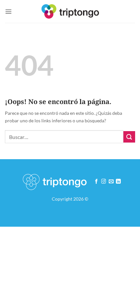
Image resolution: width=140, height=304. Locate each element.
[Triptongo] (70, 11)
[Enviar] (129, 137)
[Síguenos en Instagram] (103, 181)
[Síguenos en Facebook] (96, 181)
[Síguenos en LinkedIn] (118, 181)
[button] (8, 11)
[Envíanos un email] (111, 181)
